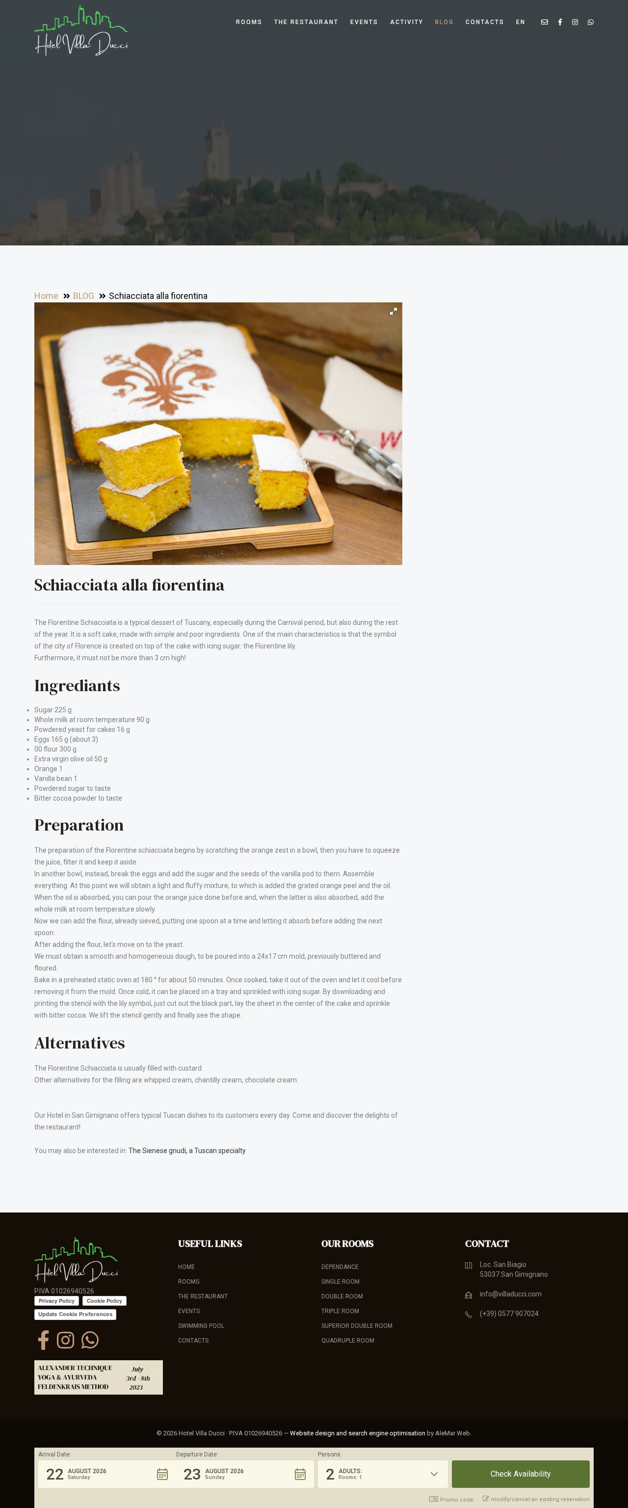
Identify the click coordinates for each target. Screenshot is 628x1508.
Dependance (340, 1267)
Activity (406, 22)
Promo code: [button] (457, 1500)
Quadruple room (347, 1340)
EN (520, 22)
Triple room (340, 1311)
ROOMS (249, 22)
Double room (342, 1296)
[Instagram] (65, 1340)
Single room (340, 1281)
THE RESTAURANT (306, 22)
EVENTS (364, 22)
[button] (393, 311)
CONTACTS (485, 22)
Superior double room (356, 1325)
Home (186, 1267)
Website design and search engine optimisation (357, 1433)
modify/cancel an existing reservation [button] (540, 1499)
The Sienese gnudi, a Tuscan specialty (187, 1151)
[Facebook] (43, 1340)
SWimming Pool (201, 1325)
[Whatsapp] (90, 1340)
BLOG (444, 22)
